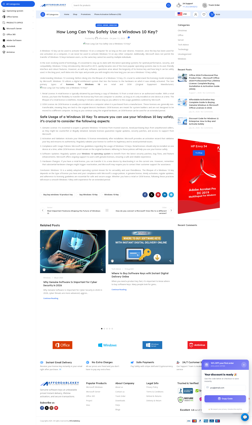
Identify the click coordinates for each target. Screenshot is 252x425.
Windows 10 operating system (96, 153)
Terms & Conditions (154, 391)
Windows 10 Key (111, 194)
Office (99, 25)
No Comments (209, 93)
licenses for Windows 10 (83, 84)
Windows (113, 25)
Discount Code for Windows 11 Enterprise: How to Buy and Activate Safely (204, 121)
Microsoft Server (93, 391)
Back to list (106, 210)
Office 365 (90, 396)
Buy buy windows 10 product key (58, 194)
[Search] (168, 5)
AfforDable (103, 38)
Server (105, 25)
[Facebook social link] (145, 194)
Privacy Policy (152, 387)
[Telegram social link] (171, 194)
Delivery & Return (153, 400)
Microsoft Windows (94, 387)
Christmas (182, 30)
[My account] (196, 14)
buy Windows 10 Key (89, 194)
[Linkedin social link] (164, 194)
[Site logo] (53, 5)
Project (89, 400)
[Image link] (59, 383)
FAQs (117, 405)
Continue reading (50, 298)
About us (119, 387)
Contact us (120, 391)
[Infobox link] (211, 5)
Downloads (120, 400)
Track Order (120, 396)
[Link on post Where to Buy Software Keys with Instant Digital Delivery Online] (141, 247)
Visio (88, 405)
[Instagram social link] (51, 408)
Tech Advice (116, 269)
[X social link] (151, 194)
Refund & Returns (153, 396)
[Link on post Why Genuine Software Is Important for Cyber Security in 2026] (73, 251)
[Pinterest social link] (158, 194)
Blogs (117, 409)
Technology (183, 49)
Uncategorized (184, 54)
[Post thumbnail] (182, 84)
